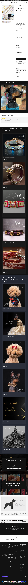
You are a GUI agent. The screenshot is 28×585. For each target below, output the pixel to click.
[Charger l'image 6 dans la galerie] (9, 18)
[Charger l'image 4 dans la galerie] (3, 18)
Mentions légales (23, 583)
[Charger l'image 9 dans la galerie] (6, 22)
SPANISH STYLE (8, 539)
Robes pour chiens (22, 564)
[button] (1, 3)
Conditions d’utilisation (12, 583)
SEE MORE (23, 522)
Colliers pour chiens (22, 547)
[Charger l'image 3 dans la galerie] (12, 15)
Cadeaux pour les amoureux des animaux (22, 571)
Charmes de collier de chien (22, 557)
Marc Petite (6, 582)
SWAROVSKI (14, 537)
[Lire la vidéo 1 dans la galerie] (9, 15)
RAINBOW (21, 537)
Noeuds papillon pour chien (22, 562)
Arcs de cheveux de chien (23, 559)
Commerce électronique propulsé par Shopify (13, 582)
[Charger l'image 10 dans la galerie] (9, 22)
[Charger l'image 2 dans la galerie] (6, 15)
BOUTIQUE (4, 159)
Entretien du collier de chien (16, 554)
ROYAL (7, 537)
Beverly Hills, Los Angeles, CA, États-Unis (11, 558)
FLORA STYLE (3, 539)
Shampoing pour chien (22, 568)
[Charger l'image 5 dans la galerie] (6, 18)
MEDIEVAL (24, 537)
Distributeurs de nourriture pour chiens (22, 554)
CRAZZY (18, 537)
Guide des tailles (16, 545)
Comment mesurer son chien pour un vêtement (16, 550)
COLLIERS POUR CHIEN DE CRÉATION (14, 468)
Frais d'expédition (21, 46)
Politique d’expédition (18, 583)
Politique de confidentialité (6, 583)
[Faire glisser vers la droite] (15, 111)
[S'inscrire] (20, 531)
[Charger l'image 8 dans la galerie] (3, 22)
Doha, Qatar (9, 561)
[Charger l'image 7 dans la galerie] (12, 18)
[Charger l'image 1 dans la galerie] (3, 15)
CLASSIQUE (12, 539)
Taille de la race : (18, 48)
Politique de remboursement (21, 582)
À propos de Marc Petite (16, 558)
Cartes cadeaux (22, 573)
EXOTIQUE (10, 537)
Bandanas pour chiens (22, 551)
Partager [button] (18, 76)
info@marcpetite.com (11, 554)
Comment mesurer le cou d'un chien (16, 547)
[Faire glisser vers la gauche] (12, 111)
